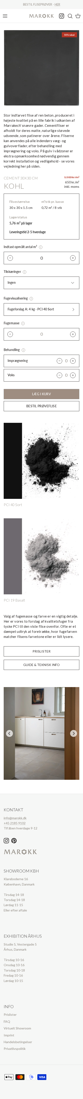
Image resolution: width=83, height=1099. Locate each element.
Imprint (9, 1035)
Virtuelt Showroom (17, 1028)
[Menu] (5, 16)
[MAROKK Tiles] (41, 16)
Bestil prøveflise (41, 406)
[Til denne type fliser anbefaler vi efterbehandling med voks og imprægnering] (23, 350)
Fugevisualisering (16, 298)
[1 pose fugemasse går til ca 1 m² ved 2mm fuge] (23, 323)
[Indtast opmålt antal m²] (40, 247)
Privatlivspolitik (15, 1049)
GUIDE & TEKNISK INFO (41, 665)
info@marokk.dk (15, 818)
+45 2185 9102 (15, 823)
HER (57, 4)
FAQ (7, 1021)
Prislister (10, 1014)
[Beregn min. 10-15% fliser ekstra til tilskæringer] (24, 272)
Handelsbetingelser (18, 1042)
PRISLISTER (41, 651)
